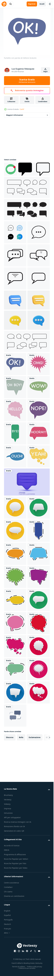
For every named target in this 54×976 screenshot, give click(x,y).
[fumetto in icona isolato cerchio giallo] (15, 793)
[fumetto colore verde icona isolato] (15, 885)
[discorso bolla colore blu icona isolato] (15, 862)
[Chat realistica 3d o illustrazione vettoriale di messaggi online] (15, 403)
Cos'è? (22, 109)
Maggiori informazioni (14, 115)
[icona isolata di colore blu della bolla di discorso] (15, 816)
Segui (45, 71)
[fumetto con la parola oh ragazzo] (15, 534)
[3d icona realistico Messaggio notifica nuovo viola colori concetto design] (26, 721)
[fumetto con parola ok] (15, 488)
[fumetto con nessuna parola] (15, 603)
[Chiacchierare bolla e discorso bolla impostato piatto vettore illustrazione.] (26, 201)
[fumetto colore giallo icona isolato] (15, 932)
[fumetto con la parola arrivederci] (15, 626)
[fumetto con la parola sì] (15, 696)
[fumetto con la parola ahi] (15, 673)
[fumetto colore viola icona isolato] (15, 909)
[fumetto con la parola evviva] (15, 649)
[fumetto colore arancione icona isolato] (15, 839)
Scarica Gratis (27, 80)
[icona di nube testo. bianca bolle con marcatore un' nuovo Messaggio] (10, 169)
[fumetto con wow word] (15, 557)
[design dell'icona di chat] (15, 269)
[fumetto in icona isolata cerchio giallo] (15, 747)
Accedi (42, 4)
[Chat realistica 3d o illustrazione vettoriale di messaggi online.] (15, 423)
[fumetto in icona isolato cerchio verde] (15, 955)
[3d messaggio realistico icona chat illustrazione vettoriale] (15, 383)
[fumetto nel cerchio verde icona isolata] (15, 770)
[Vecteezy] (4, 3)
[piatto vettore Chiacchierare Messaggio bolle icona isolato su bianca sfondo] (15, 246)
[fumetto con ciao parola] (15, 580)
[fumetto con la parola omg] (15, 511)
